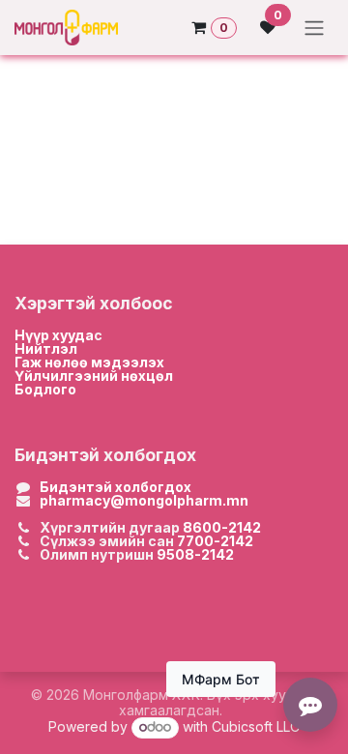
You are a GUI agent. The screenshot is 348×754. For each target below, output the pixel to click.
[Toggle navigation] (314, 27)
